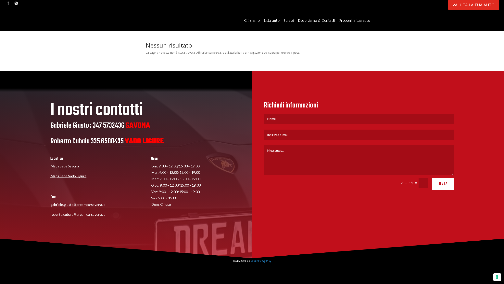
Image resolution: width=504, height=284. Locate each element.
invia (442, 184)
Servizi (289, 20)
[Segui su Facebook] (8, 3)
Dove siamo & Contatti (316, 20)
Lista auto (272, 20)
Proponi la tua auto (354, 20)
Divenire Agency (261, 261)
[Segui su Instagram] (16, 3)
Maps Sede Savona (64, 166)
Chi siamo (252, 20)
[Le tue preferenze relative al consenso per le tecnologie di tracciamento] (497, 277)
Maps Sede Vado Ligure (68, 176)
